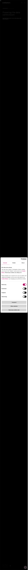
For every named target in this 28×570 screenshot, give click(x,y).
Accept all (14, 302)
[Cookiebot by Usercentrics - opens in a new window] (21, 259)
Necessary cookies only (14, 310)
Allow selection (14, 306)
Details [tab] (14, 262)
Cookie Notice (4, 278)
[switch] (25, 289)
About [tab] (23, 262)
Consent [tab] (5, 262)
